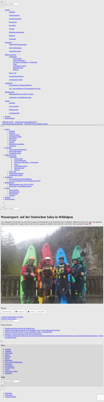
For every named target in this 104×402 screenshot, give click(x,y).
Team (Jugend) (13, 106)
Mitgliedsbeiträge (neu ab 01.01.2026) (21, 94)
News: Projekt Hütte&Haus (14, 362)
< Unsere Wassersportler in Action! (12, 317)
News (15, 64)
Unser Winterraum (19, 60)
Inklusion (8, 356)
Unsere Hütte (17, 58)
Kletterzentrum (9, 118)
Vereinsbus (12, 39)
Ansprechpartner (14, 15)
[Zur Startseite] (2, 2)
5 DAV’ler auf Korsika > (9, 319)
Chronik (11, 29)
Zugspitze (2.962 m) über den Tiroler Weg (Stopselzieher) (23, 334)
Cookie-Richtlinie (10, 397)
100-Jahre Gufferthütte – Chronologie (25, 62)
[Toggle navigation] (4, 2)
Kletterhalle (8, 360)
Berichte (7, 116)
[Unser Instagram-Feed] (4, 387)
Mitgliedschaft (9, 92)
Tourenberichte (10, 368)
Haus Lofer (12, 73)
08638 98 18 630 (7, 122)
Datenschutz (9, 395)
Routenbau (8, 364)
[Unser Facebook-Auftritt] (2, 387)
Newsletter (12, 25)
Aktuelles (12, 12)
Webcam (16, 69)
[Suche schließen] (3, 206)
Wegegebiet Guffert (11, 371)
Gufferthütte (13, 57)
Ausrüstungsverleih (15, 19)
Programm (8, 42)
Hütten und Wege (10, 55)
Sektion (7, 10)
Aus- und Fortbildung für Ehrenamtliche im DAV (25, 88)
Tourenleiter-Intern (15, 51)
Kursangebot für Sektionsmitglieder (20, 85)
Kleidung (12, 35)
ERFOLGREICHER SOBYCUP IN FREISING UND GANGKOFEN (28, 332)
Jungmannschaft (14, 113)
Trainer (7, 369)
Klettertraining (13, 110)
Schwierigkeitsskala (15, 48)
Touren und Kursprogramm (18, 44)
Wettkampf (8, 373)
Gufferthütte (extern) (19, 66)
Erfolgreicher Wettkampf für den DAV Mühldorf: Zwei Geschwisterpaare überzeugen (32, 330)
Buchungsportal (18, 68)
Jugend (7, 101)
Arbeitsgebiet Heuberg (16, 76)
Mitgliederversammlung (16, 32)
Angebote (8, 351)
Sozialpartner (9, 366)
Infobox (7, 355)
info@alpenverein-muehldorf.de (25, 122)
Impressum (8, 393)
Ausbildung (8, 83)
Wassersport (13, 22)
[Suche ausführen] (2, 211)
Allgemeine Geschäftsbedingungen (20, 97)
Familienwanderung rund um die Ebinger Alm (19, 328)
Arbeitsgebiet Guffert (16, 80)
